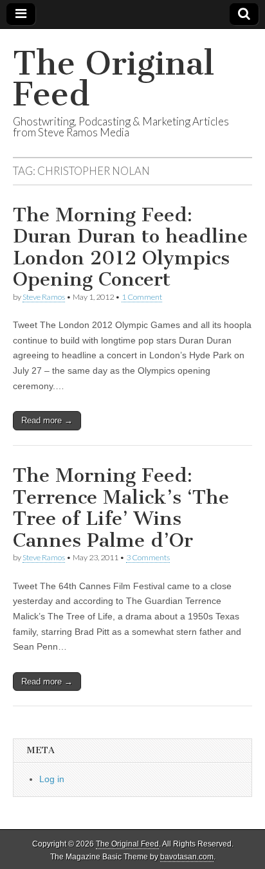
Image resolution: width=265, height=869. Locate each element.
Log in (51, 779)
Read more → (47, 420)
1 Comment (142, 297)
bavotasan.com (187, 856)
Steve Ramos (44, 297)
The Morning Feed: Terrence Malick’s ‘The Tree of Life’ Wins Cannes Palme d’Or (121, 508)
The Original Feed (113, 79)
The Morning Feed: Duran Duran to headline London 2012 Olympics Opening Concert (130, 247)
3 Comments (148, 557)
